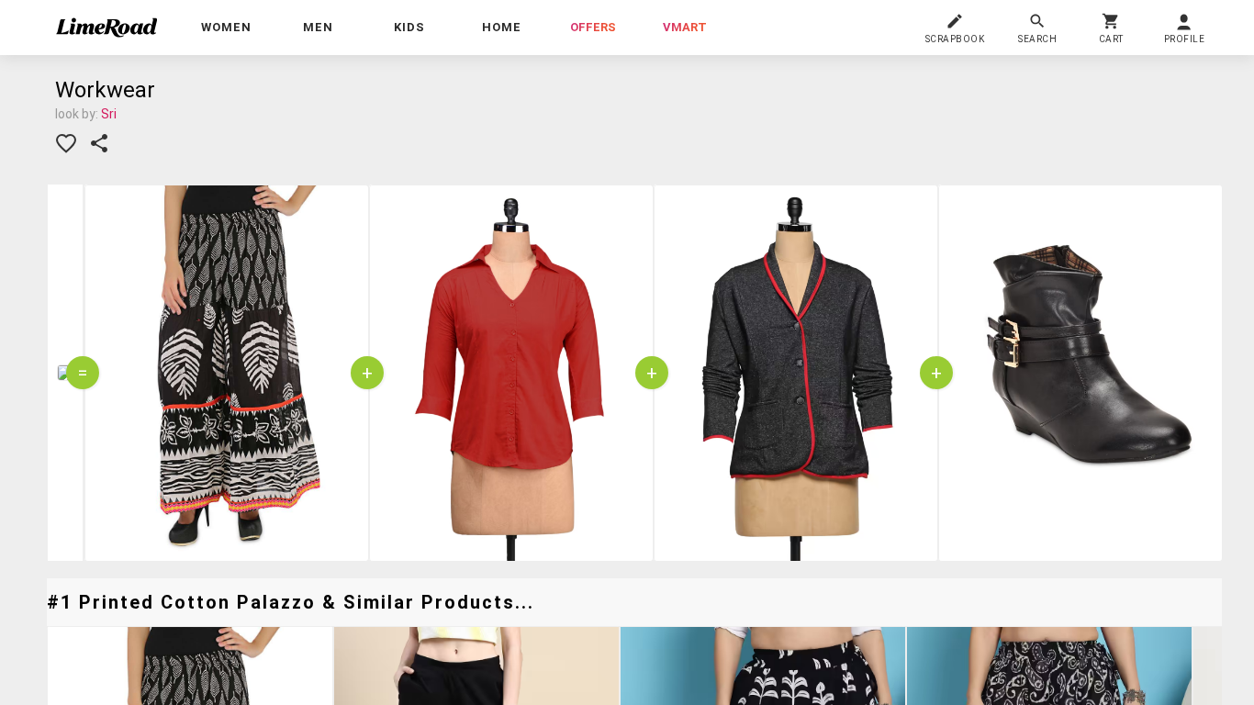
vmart (685, 27)
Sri (109, 113)
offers (593, 27)
